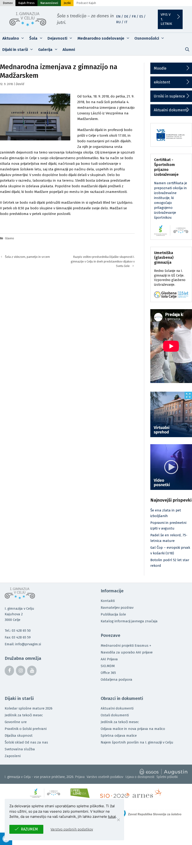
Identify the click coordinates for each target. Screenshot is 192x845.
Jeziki (67, 3)
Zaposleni (13, 756)
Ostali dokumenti (115, 715)
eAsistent (162, 82)
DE (126, 16)
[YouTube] (32, 671)
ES (141, 16)
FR (134, 16)
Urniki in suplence (169, 96)
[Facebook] (9, 671)
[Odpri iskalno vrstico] (187, 49)
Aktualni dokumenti (171, 110)
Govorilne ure (16, 722)
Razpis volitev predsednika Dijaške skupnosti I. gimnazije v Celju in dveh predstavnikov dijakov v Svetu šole (103, 261)
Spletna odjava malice (119, 735)
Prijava (80, 777)
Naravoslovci (49, 3)
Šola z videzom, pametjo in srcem (27, 257)
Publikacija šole (113, 614)
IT (125, 22)
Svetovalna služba (20, 749)
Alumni (69, 49)
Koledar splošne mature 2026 (28, 708)
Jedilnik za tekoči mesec (24, 715)
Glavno (9, 238)
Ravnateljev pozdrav (117, 607)
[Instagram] (20, 671)
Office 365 (108, 673)
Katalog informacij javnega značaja (129, 621)
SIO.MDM (108, 666)
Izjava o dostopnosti (140, 777)
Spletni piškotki (167, 777)
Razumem (29, 829)
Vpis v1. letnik (166, 19)
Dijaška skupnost (19, 735)
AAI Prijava (109, 659)
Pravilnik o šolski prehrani (26, 729)
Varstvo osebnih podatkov (105, 777)
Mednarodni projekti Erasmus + (126, 645)
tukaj (112, 816)
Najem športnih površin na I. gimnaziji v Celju (137, 742)
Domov (8, 3)
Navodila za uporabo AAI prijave (127, 652)
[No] (118, 819)
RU (118, 22)
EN (118, 16)
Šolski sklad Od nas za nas (26, 742)
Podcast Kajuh (86, 3)
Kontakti (108, 601)
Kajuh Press (26, 3)
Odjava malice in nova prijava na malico (133, 729)
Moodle (160, 68)
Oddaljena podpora (116, 679)
